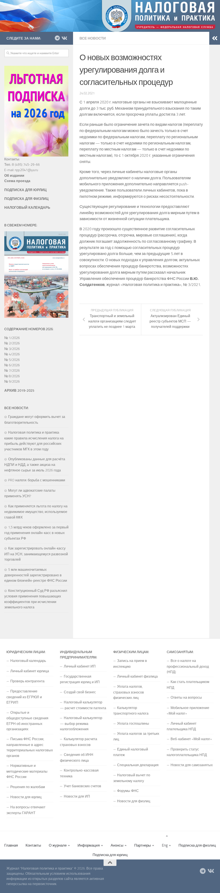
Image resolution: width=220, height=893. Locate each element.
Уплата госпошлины (133, 723)
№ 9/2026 (12, 381)
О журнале (58, 845)
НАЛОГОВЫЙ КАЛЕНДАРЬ (27, 207)
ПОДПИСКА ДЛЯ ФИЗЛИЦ (26, 198)
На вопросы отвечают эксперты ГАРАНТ (25, 809)
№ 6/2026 (12, 365)
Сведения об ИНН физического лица (76, 757)
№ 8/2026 (12, 376)
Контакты (33, 845)
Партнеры (142, 845)
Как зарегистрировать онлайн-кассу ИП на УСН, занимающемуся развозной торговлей (36, 554)
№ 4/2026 (12, 354)
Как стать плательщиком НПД (188, 684)
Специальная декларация (138, 764)
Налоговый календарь (28, 660)
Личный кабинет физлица (137, 676)
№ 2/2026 (12, 343)
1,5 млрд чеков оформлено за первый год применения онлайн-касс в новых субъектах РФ (36, 533)
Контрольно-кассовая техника (79, 773)
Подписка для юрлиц (110, 855)
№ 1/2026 (12, 337)
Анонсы (117, 845)
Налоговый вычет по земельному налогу (131, 777)
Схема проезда (17, 180)
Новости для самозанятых (192, 764)
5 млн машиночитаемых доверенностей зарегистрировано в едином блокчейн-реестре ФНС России (35, 575)
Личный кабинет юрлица (29, 671)
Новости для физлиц (133, 801)
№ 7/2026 (12, 370)
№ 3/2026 (12, 348)
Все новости (92, 38)
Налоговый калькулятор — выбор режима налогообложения (81, 723)
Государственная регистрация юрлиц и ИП (80, 679)
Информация (89, 845)
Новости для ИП (77, 796)
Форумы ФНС (128, 790)
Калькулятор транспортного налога (130, 710)
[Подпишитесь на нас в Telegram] (57, 38)
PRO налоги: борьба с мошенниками (36, 480)
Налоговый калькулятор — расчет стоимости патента (83, 705)
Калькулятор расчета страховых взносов (78, 741)
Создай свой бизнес (80, 692)
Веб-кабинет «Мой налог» (191, 738)
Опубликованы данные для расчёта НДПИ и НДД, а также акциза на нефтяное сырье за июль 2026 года (34, 464)
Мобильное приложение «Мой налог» (188, 710)
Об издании (14, 175)
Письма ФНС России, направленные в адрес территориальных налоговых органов (29, 747)
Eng (165, 845)
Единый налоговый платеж (130, 752)
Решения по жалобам (27, 786)
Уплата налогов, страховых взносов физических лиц (128, 692)
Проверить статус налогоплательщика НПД (187, 752)
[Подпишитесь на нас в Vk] (64, 38)
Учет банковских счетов (82, 786)
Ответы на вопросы (186, 697)
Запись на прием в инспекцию (130, 663)
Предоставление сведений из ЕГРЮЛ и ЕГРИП (24, 697)
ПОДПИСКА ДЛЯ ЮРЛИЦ (25, 189)
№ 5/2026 (12, 359)
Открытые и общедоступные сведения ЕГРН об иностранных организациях (27, 721)
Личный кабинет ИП (80, 666)
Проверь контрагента (27, 681)
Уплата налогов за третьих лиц (136, 736)
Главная (11, 845)
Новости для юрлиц (25, 796)
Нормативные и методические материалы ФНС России (26, 771)
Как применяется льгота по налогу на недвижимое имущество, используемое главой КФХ (35, 511)
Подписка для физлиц (197, 845)
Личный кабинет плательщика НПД (181, 726)
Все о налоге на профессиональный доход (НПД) (188, 666)
